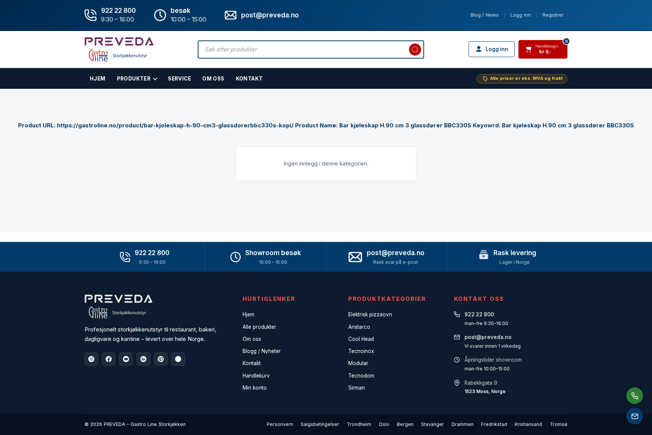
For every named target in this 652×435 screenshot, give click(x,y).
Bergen (405, 424)
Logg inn (521, 15)
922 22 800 (118, 10)
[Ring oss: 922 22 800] (634, 395)
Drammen (463, 424)
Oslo (384, 424)
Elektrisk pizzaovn (370, 314)
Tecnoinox (361, 351)
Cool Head (361, 339)
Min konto (255, 388)
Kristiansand (528, 424)
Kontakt (249, 79)
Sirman (356, 388)
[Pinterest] (161, 359)
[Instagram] (91, 359)
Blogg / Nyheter (262, 351)
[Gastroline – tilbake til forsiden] (119, 49)
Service (179, 79)
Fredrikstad (494, 424)
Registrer (553, 15)
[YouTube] (126, 359)
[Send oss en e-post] (634, 416)
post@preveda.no (395, 253)
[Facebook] (108, 359)
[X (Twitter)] (178, 359)
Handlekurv (256, 376)
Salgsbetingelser (320, 424)
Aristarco (359, 327)
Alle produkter (259, 327)
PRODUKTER (134, 79)
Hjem (248, 314)
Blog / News (485, 15)
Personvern (280, 424)
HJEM (98, 79)
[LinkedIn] (143, 359)
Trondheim (359, 424)
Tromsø (558, 424)
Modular (358, 363)
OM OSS (213, 79)
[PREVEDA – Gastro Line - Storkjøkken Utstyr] (118, 306)
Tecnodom (361, 376)
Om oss (252, 339)
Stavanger (432, 424)
